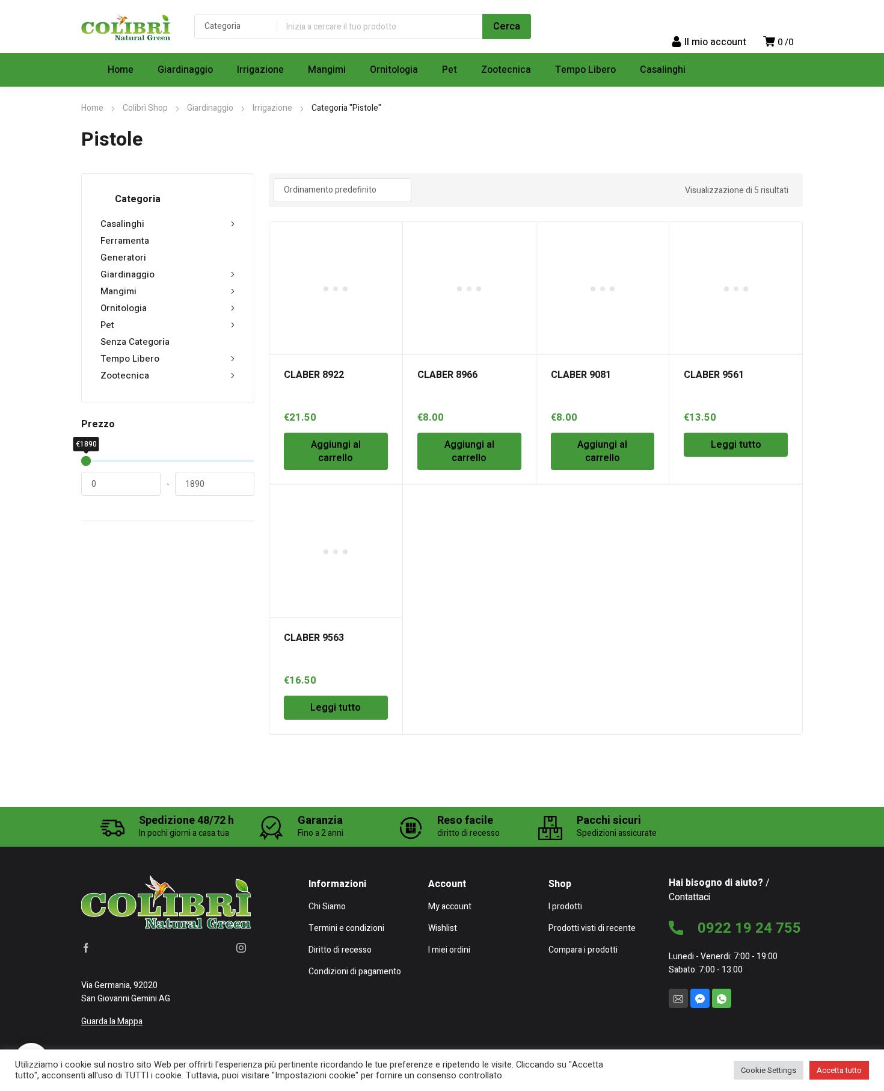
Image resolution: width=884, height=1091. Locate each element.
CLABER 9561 (714, 375)
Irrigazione (272, 108)
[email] (678, 998)
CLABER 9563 (314, 638)
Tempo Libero (129, 358)
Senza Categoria (135, 341)
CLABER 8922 (314, 375)
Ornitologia (123, 308)
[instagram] (241, 947)
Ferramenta (124, 240)
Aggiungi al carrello (336, 451)
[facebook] (86, 947)
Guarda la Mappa (112, 1021)
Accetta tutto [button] (839, 1070)
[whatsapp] (721, 998)
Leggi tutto (736, 444)
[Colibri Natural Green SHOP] (125, 26)
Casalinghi (122, 223)
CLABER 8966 (447, 375)
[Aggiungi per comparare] (387, 253)
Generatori (123, 257)
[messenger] (700, 998)
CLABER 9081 (581, 375)
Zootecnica (124, 375)
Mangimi (118, 291)
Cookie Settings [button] (768, 1070)
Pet (107, 325)
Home (92, 108)
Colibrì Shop (145, 108)
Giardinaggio (210, 108)
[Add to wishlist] (387, 238)
